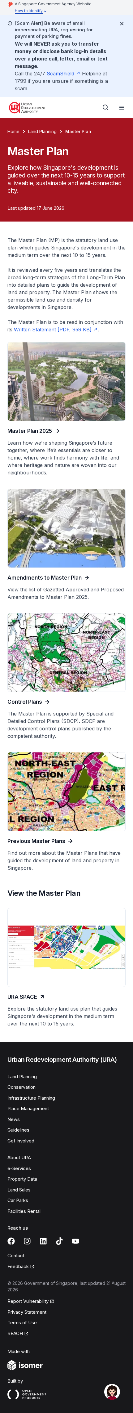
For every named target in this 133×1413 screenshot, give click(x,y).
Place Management (28, 1108)
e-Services (19, 1168)
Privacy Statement (26, 1312)
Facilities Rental (24, 1211)
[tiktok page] (59, 1241)
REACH (15, 1333)
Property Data (22, 1179)
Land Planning (42, 131)
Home (13, 131)
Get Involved (20, 1141)
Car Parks (17, 1200)
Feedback (18, 1266)
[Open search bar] (105, 107)
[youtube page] (75, 1241)
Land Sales (19, 1190)
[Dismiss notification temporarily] (121, 23)
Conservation (21, 1087)
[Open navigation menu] (121, 107)
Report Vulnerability (28, 1301)
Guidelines (18, 1130)
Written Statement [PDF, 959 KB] (53, 329)
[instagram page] (27, 1241)
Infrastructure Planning (31, 1098)
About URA (19, 1157)
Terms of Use (22, 1323)
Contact (15, 1255)
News (13, 1119)
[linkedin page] (43, 1241)
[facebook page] (11, 1241)
